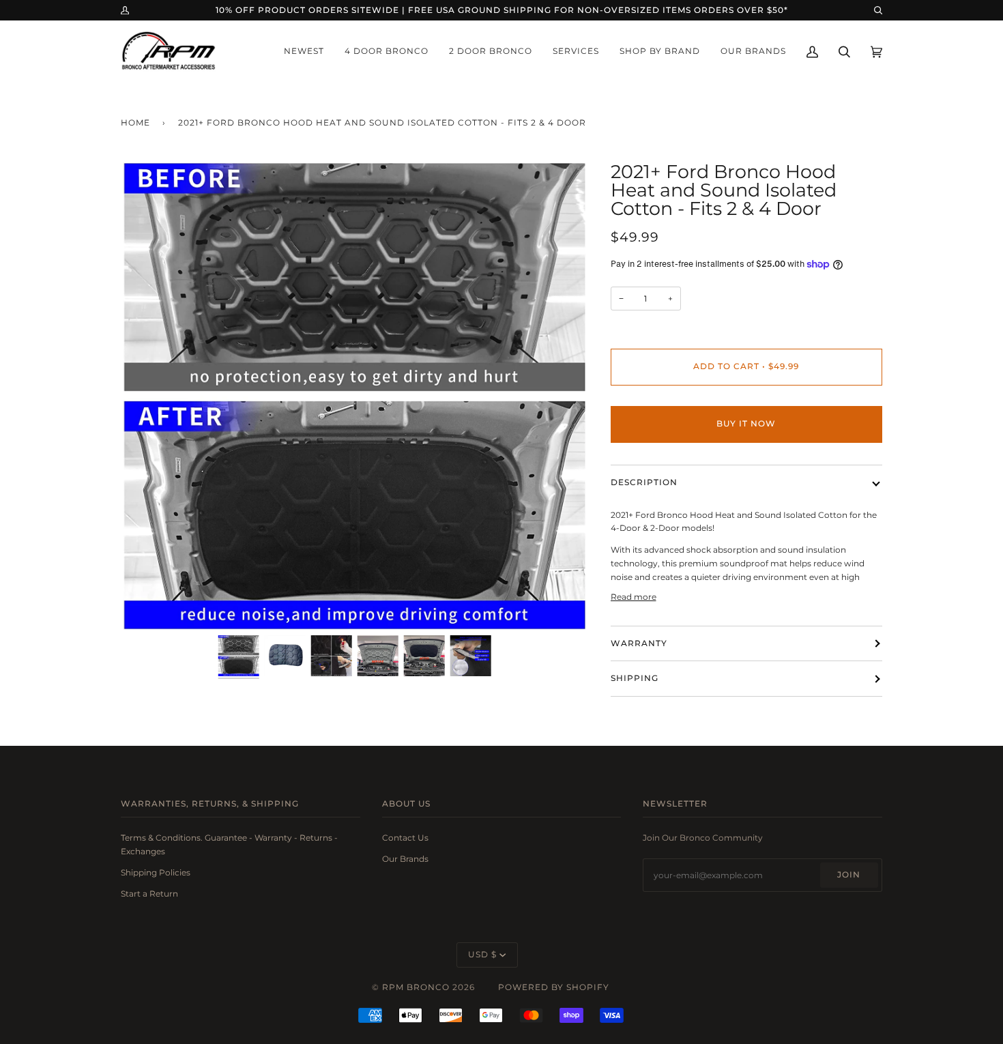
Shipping (634, 678)
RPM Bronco (416, 987)
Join (848, 875)
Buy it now (746, 424)
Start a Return (149, 893)
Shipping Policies (155, 872)
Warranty (639, 643)
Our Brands (405, 859)
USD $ (482, 954)
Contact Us (405, 837)
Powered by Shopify (553, 987)
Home (135, 123)
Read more (633, 597)
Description (644, 482)
